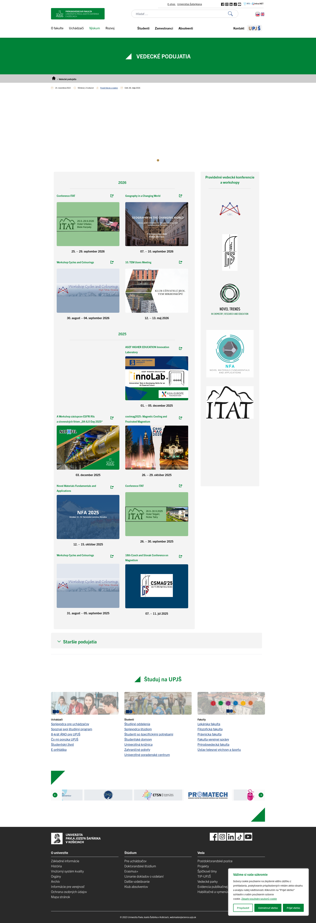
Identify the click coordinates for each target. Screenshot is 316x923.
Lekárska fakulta (209, 724)
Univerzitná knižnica (138, 744)
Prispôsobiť (243, 907)
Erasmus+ (131, 871)
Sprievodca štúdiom (138, 729)
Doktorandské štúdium (140, 866)
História (56, 866)
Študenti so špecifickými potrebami (148, 734)
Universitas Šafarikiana (189, 4)
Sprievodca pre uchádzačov (70, 724)
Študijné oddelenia (137, 724)
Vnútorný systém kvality (67, 871)
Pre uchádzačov (135, 861)
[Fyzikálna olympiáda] (112, 487)
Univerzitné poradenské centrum (147, 755)
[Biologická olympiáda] (112, 418)
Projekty (203, 866)
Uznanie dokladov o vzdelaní (143, 876)
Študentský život (62, 744)
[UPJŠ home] (254, 28)
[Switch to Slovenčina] (258, 14)
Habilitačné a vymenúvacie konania (222, 891)
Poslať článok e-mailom (109, 88)
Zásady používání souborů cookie (259, 898)
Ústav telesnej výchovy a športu (219, 749)
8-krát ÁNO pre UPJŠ (65, 734)
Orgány (56, 876)
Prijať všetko (293, 907)
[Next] (261, 795)
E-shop (172, 4)
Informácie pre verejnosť (67, 886)
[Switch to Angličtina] (263, 14)
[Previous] (55, 795)
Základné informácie (65, 861)
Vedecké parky (208, 881)
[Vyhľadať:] (233, 14)
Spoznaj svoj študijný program (71, 729)
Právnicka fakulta (209, 734)
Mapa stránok (60, 897)
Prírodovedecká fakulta (213, 744)
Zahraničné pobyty (137, 749)
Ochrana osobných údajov (69, 891)
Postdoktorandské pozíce (215, 861)
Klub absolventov (136, 886)
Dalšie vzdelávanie (137, 881)
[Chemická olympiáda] (112, 556)
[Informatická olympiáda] (180, 556)
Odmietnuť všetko (268, 907)
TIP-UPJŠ (204, 876)
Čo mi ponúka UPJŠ (64, 739)
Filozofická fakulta (210, 729)
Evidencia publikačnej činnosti (218, 886)
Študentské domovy (138, 739)
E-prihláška (59, 749)
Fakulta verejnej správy (213, 739)
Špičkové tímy (207, 871)
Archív (55, 881)
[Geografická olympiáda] (180, 486)
